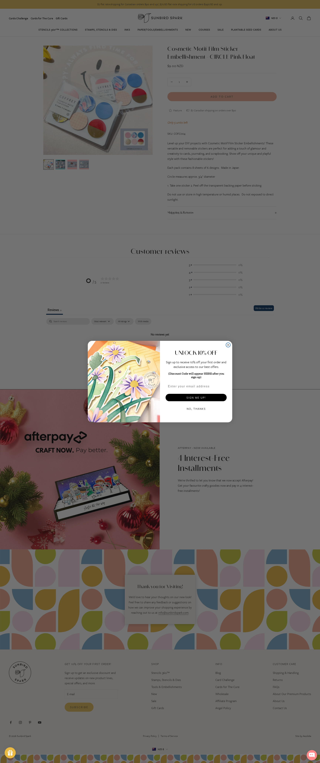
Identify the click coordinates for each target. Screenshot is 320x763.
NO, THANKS (196, 409)
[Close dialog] (228, 345)
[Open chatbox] (312, 755)
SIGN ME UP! (196, 397)
